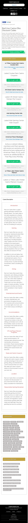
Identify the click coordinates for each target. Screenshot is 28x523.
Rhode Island (16, 445)
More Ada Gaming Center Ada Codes (14, 115)
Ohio (5, 443)
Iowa (11, 429)
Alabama (6, 422)
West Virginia (16, 449)
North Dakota (17, 441)
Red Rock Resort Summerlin (11, 464)
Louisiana (6, 431)
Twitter (13, 511)
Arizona (13, 422)
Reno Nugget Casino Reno (11, 469)
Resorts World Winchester (11, 472)
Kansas (17, 429)
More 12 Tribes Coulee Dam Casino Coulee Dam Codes (14, 68)
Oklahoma (11, 443)
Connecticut (7, 425)
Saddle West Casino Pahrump (12, 480)
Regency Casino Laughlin (10, 466)
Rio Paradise (7, 477)
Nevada (13, 437)
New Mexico (7, 439)
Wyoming (14, 451)
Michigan (16, 433)
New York (15, 439)
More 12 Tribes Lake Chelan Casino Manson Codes (14, 175)
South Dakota (7, 447)
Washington (7, 449)
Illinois (17, 427)
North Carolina (8, 441)
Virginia (21, 447)
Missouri (6, 437)
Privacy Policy (14, 517)
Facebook (8, 511)
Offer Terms (7, 84)
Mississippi (15, 435)
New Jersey (20, 437)
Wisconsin (6, 451)
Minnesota (6, 435)
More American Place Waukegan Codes (14, 139)
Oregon (19, 443)
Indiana (6, 429)
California (6, 423)
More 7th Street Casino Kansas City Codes (14, 92)
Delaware (15, 425)
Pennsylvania (7, 445)
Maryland (19, 431)
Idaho (11, 427)
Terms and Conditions (13, 519)
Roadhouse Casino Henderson (12, 475)
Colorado (13, 423)
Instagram (19, 511)
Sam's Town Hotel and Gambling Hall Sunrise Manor (13, 489)
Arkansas (20, 422)
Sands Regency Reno (9, 486)
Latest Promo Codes (15, 8)
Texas (15, 447)
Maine (13, 431)
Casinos (5, 8)
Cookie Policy (14, 516)
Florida (6, 427)
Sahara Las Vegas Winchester (12, 483)
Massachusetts (8, 433)
